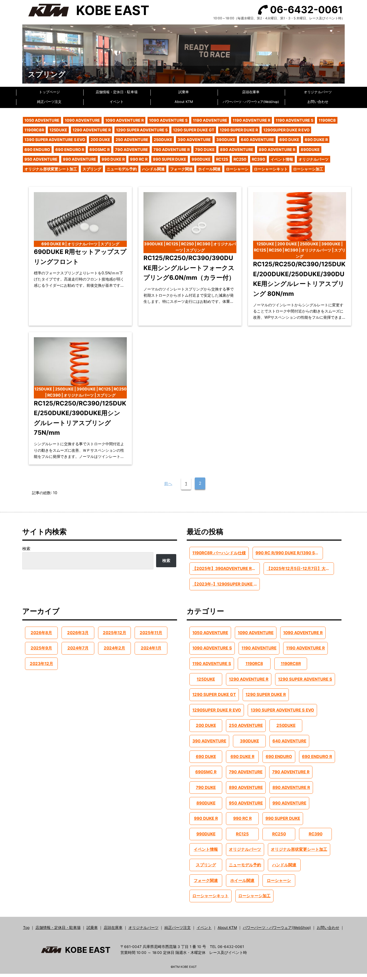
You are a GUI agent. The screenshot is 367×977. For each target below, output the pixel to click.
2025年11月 (151, 632)
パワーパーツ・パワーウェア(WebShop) (251, 102)
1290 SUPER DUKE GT (193, 130)
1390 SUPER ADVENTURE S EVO (54, 139)
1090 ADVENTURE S (168, 120)
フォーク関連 (181, 169)
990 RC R (138, 159)
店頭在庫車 (251, 92)
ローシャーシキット (271, 169)
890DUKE (310, 149)
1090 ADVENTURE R (124, 120)
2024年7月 (78, 648)
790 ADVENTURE (131, 149)
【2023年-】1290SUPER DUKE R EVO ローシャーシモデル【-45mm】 (226, 584)
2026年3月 (78, 632)
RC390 (258, 159)
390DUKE (225, 139)
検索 (26, 548)
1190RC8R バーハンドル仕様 (219, 552)
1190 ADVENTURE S (294, 120)
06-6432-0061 (306, 10)
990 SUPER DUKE (169, 159)
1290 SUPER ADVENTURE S (142, 130)
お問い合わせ (317, 102)
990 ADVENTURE (79, 159)
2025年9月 (41, 648)
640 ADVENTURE (257, 139)
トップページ (49, 92)
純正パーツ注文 (49, 102)
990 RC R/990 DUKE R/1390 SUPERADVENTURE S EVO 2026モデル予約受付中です (289, 552)
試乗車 (183, 92)
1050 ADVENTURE (41, 120)
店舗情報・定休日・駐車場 (117, 92)
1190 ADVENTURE (210, 120)
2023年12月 (41, 663)
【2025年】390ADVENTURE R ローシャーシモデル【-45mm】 (226, 568)
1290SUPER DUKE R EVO (286, 130)
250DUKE (163, 139)
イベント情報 (282, 159)
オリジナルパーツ (318, 92)
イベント (117, 102)
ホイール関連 (209, 169)
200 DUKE (100, 139)
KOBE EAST (112, 10)
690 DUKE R (316, 139)
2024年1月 (151, 648)
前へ (168, 483)
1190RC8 (327, 120)
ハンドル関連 (153, 169)
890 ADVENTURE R (277, 149)
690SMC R (99, 149)
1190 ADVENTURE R (251, 120)
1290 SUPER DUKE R (239, 130)
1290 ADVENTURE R (92, 130)
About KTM (184, 102)
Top (26, 927)
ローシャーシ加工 (308, 169)
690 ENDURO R (69, 149)
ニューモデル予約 (122, 169)
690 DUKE (289, 139)
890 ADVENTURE (236, 149)
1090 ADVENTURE (82, 120)
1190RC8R (34, 130)
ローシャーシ (237, 169)
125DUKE (58, 130)
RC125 (222, 159)
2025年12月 (114, 632)
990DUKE (201, 159)
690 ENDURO (37, 149)
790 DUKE (205, 149)
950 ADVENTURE (40, 159)
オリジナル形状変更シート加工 (50, 169)
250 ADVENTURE (132, 139)
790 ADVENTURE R (171, 149)
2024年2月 (114, 648)
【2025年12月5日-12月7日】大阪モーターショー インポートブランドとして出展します (300, 568)
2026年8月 (41, 632)
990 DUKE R (113, 159)
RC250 (239, 159)
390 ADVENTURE (194, 139)
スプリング (91, 169)
